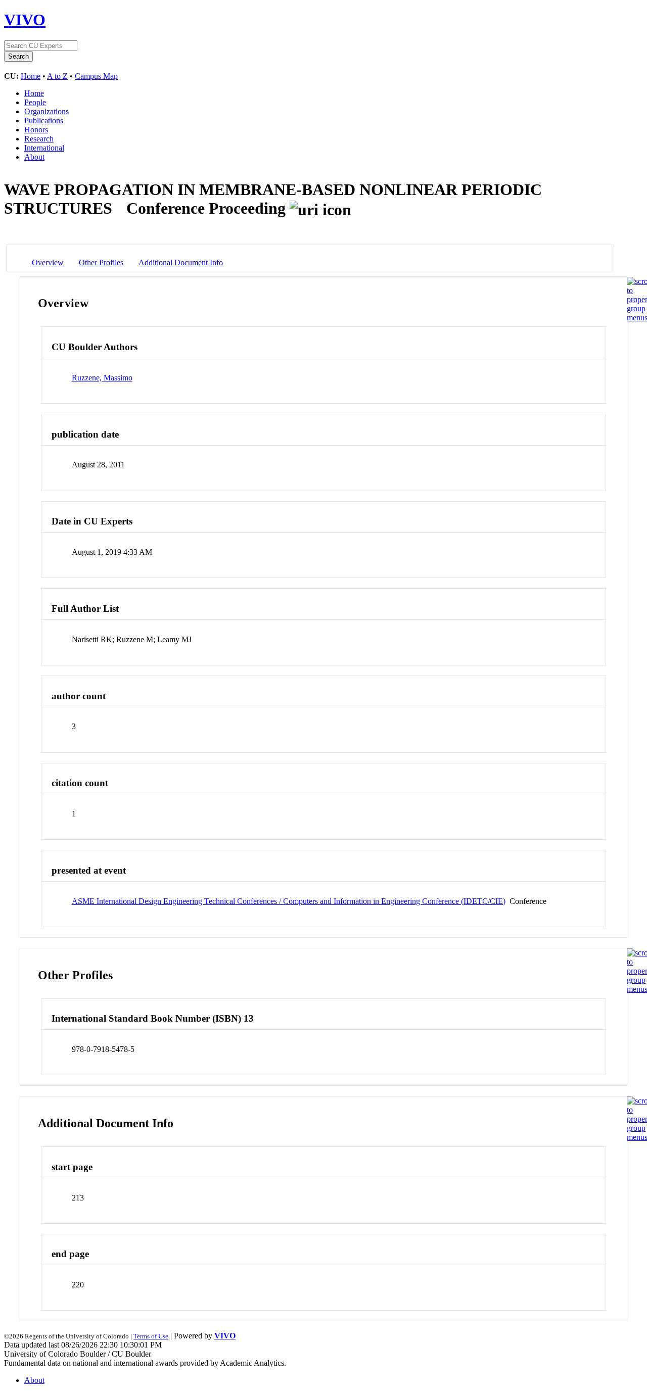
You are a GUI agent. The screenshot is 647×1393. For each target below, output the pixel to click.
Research (39, 138)
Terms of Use (150, 1336)
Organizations (46, 111)
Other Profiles (101, 262)
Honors (36, 129)
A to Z (57, 76)
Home (30, 76)
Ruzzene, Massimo (102, 377)
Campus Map (96, 76)
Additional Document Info (180, 262)
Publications (43, 120)
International (44, 147)
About (34, 157)
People (35, 102)
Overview (48, 262)
